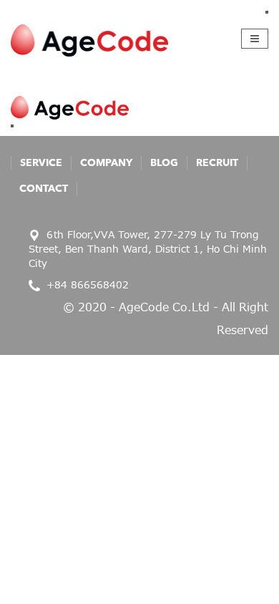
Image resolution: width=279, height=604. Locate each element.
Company (106, 163)
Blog (164, 163)
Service (41, 163)
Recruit (217, 163)
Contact (43, 189)
